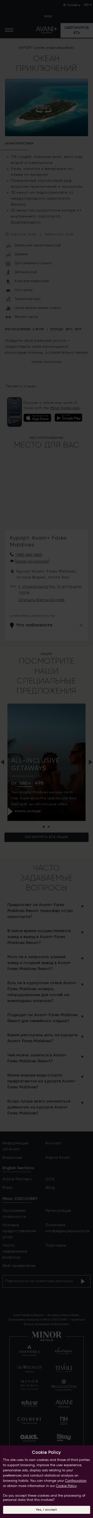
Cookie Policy (66, 1486)
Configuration (76, 1481)
